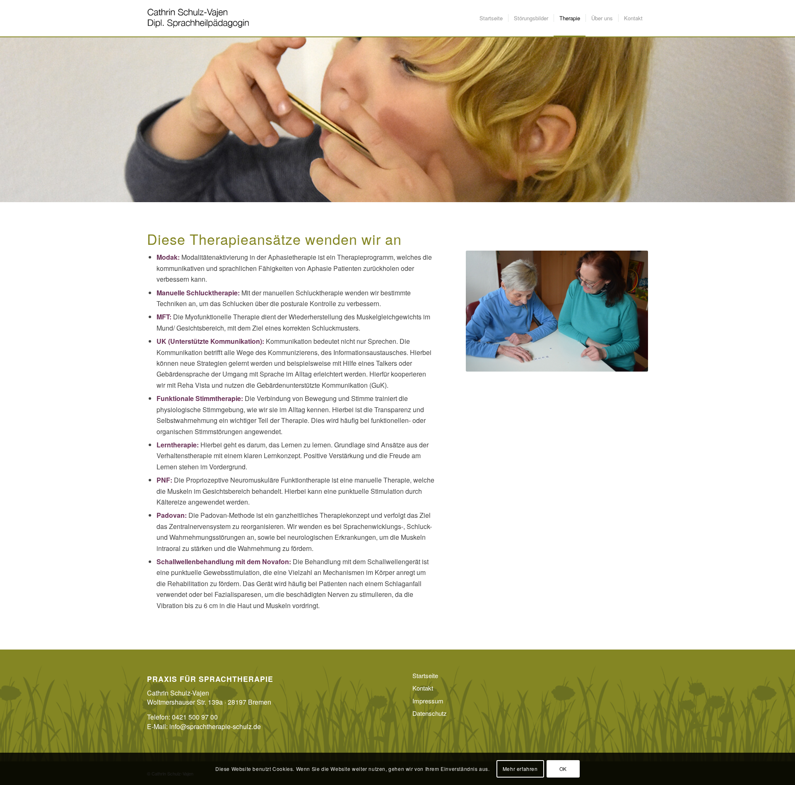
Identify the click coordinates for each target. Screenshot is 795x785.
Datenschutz (429, 713)
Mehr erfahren (520, 768)
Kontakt (422, 688)
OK (563, 768)
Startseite (425, 675)
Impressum (427, 700)
